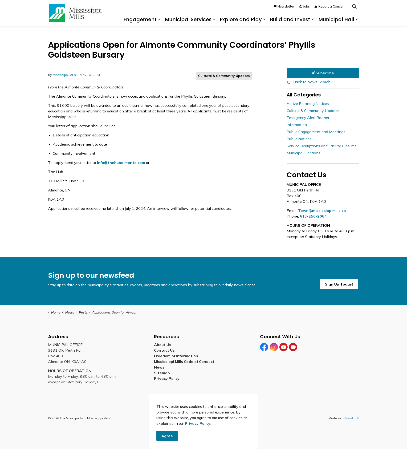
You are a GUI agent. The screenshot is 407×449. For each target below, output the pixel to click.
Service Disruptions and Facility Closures (322, 145)
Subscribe (324, 73)
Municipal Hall (336, 19)
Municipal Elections (303, 153)
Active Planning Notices (308, 103)
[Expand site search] (354, 6)
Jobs (306, 6)
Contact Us (164, 350)
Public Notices (299, 138)
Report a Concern (332, 6)
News (159, 367)
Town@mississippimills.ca (322, 210)
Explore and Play (241, 19)
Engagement (140, 19)
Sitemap (163, 372)
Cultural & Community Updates (224, 76)
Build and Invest (290, 19)
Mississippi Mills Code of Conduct (184, 361)
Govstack (351, 418)
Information (297, 124)
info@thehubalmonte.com (121, 162)
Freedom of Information (176, 356)
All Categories (304, 94)
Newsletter (285, 6)
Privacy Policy (166, 378)
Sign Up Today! (339, 284)
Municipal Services (188, 19)
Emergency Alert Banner (308, 117)
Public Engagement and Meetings (316, 131)
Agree (167, 435)
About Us (162, 344)
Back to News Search (311, 81)
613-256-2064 (313, 216)
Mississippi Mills (64, 75)
